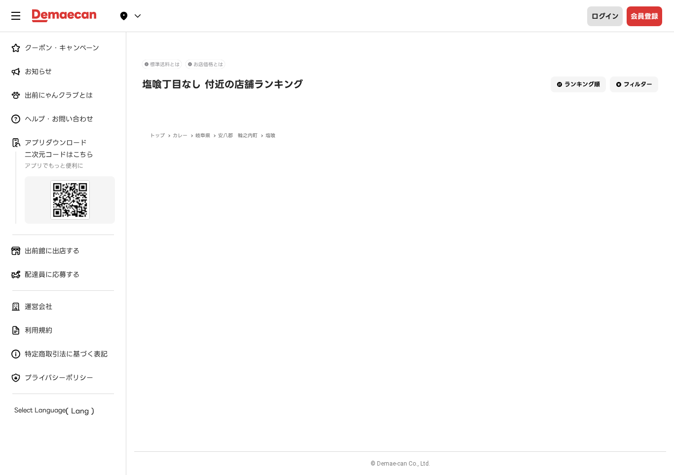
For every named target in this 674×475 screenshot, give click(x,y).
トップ (157, 135)
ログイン (605, 16)
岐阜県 (202, 135)
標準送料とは (165, 64)
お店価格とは (208, 64)
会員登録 (644, 16)
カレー (180, 135)
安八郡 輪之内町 (238, 135)
